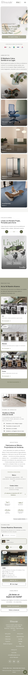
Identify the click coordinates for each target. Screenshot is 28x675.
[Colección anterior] (6, 231)
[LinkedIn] (14, 661)
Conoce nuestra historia (20, 519)
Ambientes (7, 636)
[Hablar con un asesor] (25, 672)
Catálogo (20, 641)
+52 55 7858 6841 (14, 657)
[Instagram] (9, 661)
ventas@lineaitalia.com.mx (14, 655)
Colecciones (8, 639)
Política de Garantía (16, 670)
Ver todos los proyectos (14, 382)
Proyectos (8, 641)
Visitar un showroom (14, 610)
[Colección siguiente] (21, 231)
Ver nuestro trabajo (14, 37)
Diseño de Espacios (7, 643)
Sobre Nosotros (20, 636)
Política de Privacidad (6, 670)
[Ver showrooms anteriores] (7, 547)
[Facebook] (18, 661)
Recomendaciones (20, 646)
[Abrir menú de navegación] (25, 2)
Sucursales (14, 652)
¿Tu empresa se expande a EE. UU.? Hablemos (15, 494)
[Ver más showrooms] (20, 547)
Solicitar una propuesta (14, 606)
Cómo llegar (15, 584)
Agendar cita (14, 580)
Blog (20, 643)
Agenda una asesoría (14, 434)
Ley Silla (20, 639)
